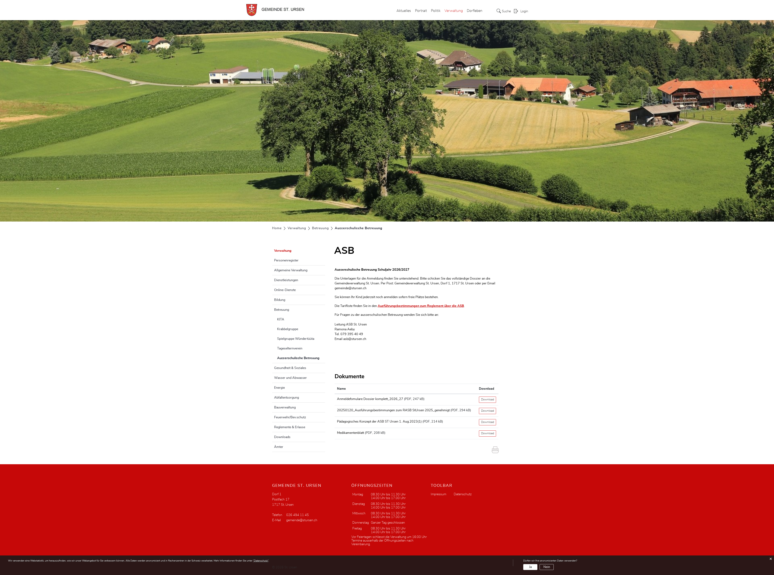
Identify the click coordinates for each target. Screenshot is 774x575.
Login (524, 11)
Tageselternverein (289, 348)
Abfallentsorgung (286, 397)
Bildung (279, 299)
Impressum (438, 494)
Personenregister (286, 260)
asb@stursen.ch (355, 339)
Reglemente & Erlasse (289, 427)
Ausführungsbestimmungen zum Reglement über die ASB (421, 306)
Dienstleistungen (286, 280)
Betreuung (281, 309)
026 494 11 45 (297, 515)
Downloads (282, 437)
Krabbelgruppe (287, 329)
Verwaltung (453, 11)
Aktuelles (403, 11)
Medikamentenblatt (350, 432)
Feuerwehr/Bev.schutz (290, 417)
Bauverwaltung (285, 407)
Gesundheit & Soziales (290, 368)
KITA (280, 319)
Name (341, 388)
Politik (435, 11)
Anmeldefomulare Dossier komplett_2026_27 (370, 399)
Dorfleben (474, 11)
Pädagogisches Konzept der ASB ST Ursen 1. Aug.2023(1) (379, 421)
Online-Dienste (285, 290)
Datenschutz (463, 494)
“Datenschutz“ (260, 560)
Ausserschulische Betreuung (301, 358)
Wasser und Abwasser (290, 377)
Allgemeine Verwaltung (290, 270)
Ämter (278, 447)
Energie (279, 387)
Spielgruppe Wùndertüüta (295, 338)
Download (486, 388)
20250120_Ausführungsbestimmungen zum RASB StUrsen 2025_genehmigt (393, 410)
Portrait (421, 11)
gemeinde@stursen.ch (350, 288)
